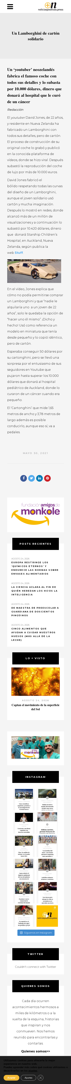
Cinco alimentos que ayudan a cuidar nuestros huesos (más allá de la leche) (33, 634)
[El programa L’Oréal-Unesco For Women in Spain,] (24, 799)
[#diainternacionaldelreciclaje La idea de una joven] (47, 869)
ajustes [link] (32, 1070)
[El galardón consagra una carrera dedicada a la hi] (47, 823)
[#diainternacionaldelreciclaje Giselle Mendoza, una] (24, 869)
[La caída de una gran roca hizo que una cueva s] (47, 799)
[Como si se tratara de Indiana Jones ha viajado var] (24, 916)
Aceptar (11, 1077)
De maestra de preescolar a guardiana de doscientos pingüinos (35, 612)
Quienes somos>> (35, 1051)
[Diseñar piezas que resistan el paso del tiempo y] (24, 823)
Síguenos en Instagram (38, 932)
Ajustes (28, 1077)
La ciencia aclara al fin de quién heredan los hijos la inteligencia (34, 591)
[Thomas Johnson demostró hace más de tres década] (47, 892)
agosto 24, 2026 (35, 700)
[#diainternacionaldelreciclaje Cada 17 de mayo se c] (47, 846)
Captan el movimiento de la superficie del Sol (35, 707)
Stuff (19, 253)
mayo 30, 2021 (35, 453)
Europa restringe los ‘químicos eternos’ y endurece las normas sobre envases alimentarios (35, 568)
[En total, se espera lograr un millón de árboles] (24, 846)
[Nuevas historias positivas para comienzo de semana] (47, 916)
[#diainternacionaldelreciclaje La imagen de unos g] (24, 892)
